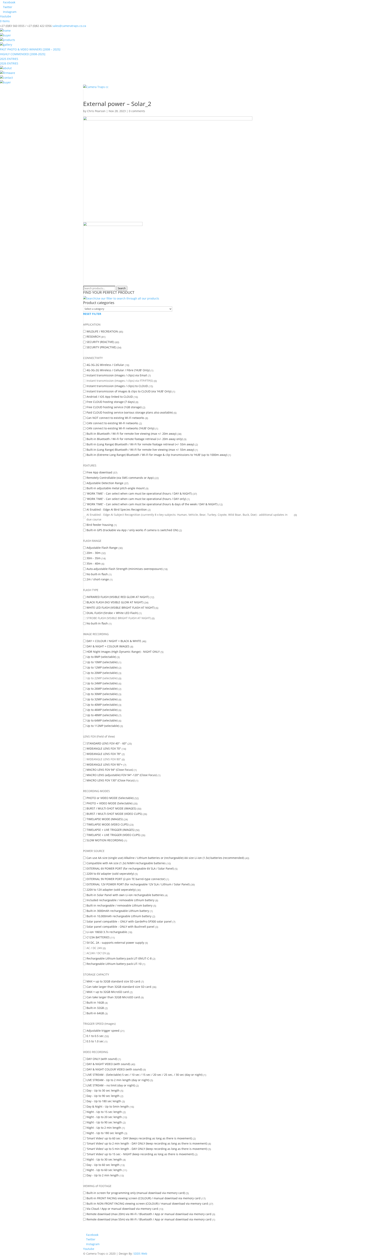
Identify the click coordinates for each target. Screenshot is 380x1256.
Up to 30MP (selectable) (102, 694)
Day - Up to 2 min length (102, 1175)
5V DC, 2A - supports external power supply (115, 942)
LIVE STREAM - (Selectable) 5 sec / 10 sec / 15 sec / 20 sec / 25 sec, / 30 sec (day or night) (144, 1075)
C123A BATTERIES (98, 937)
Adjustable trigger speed (102, 1030)
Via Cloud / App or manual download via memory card (122, 1209)
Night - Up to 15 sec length (104, 1112)
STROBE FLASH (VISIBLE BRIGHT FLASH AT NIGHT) (118, 618)
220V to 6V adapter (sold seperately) (110, 873)
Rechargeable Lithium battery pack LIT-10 (114, 964)
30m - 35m (93, 558)
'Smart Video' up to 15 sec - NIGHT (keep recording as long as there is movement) (140, 1154)
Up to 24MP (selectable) (102, 683)
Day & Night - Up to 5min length (107, 1106)
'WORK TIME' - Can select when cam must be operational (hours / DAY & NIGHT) (139, 493)
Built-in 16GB (95, 1002)
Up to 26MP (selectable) (102, 688)
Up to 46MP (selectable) (102, 710)
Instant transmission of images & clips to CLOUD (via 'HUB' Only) (128, 391)
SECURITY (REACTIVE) (100, 342)
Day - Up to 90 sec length (103, 1096)
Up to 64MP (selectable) (102, 720)
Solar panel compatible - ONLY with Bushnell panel (120, 926)
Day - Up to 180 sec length (103, 1101)
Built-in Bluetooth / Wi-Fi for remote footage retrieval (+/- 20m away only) (134, 439)
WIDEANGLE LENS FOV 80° (103, 759)
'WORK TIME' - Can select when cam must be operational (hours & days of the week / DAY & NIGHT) (152, 504)
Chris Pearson (96, 111)
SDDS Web (140, 1253)
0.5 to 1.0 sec (95, 1041)
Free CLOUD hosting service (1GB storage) (114, 407)
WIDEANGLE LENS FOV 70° (103, 748)
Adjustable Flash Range (102, 548)
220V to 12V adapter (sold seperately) (111, 889)
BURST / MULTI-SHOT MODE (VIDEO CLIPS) (114, 814)
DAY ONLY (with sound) (101, 1059)
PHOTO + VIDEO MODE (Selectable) (109, 803)
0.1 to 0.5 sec (95, 1036)
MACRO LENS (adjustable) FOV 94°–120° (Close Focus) (121, 775)
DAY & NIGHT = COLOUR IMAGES (107, 646)
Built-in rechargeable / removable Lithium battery (119, 905)
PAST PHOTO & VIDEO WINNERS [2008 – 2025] (30, 49)
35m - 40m (93, 563)
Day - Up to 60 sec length (103, 1165)
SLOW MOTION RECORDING (104, 840)
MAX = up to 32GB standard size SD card (113, 981)
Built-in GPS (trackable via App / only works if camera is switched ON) (132, 530)
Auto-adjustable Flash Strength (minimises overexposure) (124, 569)
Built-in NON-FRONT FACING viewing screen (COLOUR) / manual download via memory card (147, 1203)
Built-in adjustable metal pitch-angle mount (115, 488)
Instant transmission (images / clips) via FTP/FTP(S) (119, 380)
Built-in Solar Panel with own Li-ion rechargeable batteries (125, 895)
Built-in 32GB (95, 1008)
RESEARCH (93, 336)
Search (122, 288)
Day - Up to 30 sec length (103, 1090)
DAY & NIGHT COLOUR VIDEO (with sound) (114, 1069)
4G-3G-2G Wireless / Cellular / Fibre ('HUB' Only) (118, 370)
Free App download (99, 472)
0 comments (137, 111)
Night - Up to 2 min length (103, 1127)
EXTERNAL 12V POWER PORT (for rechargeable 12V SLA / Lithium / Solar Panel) (138, 884)
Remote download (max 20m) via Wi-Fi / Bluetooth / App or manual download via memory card (148, 1214)
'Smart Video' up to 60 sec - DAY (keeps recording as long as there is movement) (139, 1138)
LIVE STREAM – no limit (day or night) (110, 1085)
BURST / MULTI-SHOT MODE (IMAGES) (111, 808)
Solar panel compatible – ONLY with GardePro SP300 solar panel (129, 921)
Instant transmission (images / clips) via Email (116, 375)
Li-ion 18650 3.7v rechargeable (106, 932)
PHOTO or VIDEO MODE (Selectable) (110, 798)
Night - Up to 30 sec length (104, 1159)
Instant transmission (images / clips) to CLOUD (117, 386)
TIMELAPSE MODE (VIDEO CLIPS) (107, 824)
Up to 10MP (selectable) (102, 662)
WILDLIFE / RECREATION (102, 331)
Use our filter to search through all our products (127, 298)
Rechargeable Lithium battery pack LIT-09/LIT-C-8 (119, 958)
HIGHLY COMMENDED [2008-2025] (22, 54)
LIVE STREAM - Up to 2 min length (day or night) (117, 1080)
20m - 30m (93, 553)
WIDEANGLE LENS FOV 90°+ (104, 764)
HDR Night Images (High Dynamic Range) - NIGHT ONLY (123, 651)
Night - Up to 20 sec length (104, 1117)
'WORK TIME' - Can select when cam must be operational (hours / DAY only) (136, 499)
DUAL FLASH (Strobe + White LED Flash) (112, 613)
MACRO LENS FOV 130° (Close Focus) (110, 780)
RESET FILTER (92, 314)
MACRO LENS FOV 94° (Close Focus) (109, 770)
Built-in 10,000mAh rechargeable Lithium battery (118, 916)
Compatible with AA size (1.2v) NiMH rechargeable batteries (126, 863)
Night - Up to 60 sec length (104, 1170)
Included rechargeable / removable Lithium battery (120, 900)
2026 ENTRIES (9, 63)
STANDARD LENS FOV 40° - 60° (106, 743)
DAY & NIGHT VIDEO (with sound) (108, 1064)
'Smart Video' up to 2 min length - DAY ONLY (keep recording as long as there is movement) (146, 1143)
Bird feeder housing (99, 525)
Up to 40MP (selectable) (102, 704)
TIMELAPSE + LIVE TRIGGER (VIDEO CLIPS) (113, 835)
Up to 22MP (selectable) (102, 678)
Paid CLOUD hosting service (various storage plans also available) (129, 412)
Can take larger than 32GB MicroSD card (113, 997)
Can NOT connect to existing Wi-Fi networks (115, 418)
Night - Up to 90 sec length (104, 1122)
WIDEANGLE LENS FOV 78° (103, 754)
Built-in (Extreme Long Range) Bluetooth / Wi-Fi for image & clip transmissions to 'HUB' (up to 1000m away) (156, 455)
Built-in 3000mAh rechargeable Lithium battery (117, 911)
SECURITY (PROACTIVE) (101, 347)
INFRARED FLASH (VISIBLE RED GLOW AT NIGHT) (117, 597)
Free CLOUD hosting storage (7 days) (110, 402)
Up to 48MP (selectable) (102, 715)
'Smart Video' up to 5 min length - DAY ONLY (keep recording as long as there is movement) (146, 1149)
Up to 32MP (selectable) (102, 699)
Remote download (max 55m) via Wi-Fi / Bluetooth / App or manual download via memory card (148, 1219)
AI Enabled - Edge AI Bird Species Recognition (116, 509)
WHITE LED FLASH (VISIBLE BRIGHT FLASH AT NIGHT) (120, 607)
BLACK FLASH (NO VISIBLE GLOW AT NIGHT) (114, 602)
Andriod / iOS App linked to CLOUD (109, 397)
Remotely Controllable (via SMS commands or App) (120, 478)
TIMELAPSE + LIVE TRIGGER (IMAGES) (110, 830)
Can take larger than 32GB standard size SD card (118, 987)
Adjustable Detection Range (104, 483)
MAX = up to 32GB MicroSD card (107, 992)
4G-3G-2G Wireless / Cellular (105, 365)
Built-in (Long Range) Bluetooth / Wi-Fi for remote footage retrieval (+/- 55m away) (140, 444)
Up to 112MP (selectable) (102, 726)
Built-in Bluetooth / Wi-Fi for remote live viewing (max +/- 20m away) (131, 433)
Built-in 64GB (95, 1013)
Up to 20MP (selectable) (102, 673)
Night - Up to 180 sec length (105, 1133)
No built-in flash (97, 574)
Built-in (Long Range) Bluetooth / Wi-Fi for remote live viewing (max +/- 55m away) (140, 449)
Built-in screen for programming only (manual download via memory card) (135, 1193)
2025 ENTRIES (9, 59)
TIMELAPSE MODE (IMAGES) (104, 819)
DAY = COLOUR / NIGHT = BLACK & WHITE (113, 641)
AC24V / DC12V (96, 953)
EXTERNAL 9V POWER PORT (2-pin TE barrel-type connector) (125, 879)
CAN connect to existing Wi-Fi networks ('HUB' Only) (120, 428)
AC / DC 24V (94, 948)
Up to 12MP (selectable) (102, 667)
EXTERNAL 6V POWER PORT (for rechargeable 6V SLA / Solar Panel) (130, 868)
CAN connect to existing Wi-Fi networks (112, 423)
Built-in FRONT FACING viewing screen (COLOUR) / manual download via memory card (143, 1198)
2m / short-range (97, 579)
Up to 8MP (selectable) (101, 657)
